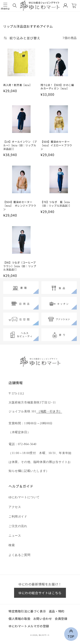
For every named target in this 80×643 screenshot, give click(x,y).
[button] (5, 4)
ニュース (15, 535)
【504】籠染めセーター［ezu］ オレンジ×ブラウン (19, 205)
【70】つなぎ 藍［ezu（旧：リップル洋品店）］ (57, 203)
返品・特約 (56, 611)
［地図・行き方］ (49, 411)
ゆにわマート (44, 635)
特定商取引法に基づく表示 (27, 611)
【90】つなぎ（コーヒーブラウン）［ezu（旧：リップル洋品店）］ (19, 266)
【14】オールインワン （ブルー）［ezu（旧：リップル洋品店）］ (20, 145)
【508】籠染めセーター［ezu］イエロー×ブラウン (56, 145)
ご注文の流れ (18, 526)
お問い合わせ (42, 618)
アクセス (15, 507)
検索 (12, 545)
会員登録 (61, 618)
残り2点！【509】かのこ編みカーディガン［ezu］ (57, 86)
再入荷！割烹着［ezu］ (18, 85)
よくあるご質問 (19, 555)
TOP (71, 636)
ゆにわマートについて (24, 497)
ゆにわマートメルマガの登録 (29, 626)
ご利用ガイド (18, 516)
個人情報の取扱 (19, 618)
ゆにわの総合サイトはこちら (40, 593)
